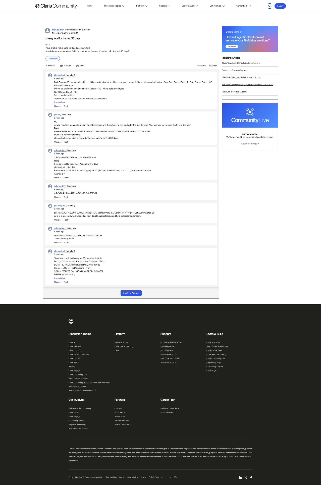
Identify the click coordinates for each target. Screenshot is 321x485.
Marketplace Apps (168, 362)
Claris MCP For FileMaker (79, 354)
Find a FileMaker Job (168, 412)
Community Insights (214, 366)
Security (72, 366)
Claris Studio (74, 362)
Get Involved (215, 6)
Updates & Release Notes (171, 342)
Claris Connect (75, 358)
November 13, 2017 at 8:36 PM (65, 33)
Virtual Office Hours (168, 354)
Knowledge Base (167, 346)
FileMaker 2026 (121, 342)
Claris (71, 321)
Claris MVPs (74, 412)
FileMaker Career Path (169, 408)
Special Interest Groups (78, 428)
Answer (67, 66)
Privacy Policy (132, 477)
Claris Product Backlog (124, 346)
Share (82, 66)
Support (163, 6)
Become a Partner (122, 420)
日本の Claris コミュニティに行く (163, 477)
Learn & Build (188, 6)
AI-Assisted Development (217, 346)
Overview (119, 408)
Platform (140, 6)
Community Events (76, 420)
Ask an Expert (120, 416)
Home (90, 6)
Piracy (143, 477)
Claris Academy (213, 342)
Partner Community (123, 424)
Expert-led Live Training (216, 354)
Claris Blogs (211, 370)
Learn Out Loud (75, 350)
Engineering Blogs (213, 362)
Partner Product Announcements (82, 390)
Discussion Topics (112, 6)
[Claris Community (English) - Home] (56, 6)
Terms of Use (111, 477)
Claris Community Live (78, 374)
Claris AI (72, 342)
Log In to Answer (131, 293)
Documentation (166, 350)
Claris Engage (74, 370)
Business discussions (77, 386)
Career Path (241, 6)
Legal (121, 477)
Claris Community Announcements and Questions (89, 382)
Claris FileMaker (75, 346)
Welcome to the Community (80, 408)
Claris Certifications (214, 350)
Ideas (117, 350)
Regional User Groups (77, 424)
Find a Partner (120, 412)
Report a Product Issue (78, 378)
